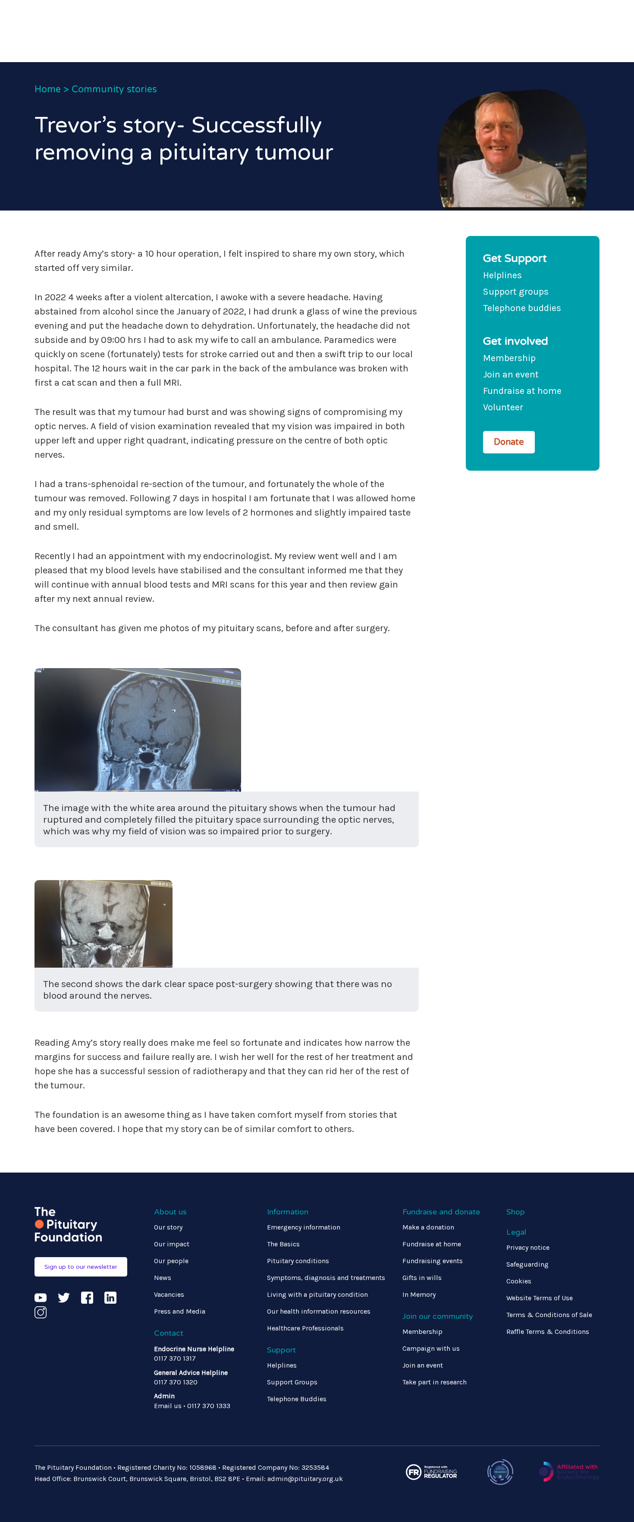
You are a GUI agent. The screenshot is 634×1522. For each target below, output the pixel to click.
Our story (168, 1227)
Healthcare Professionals (305, 1328)
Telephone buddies (522, 307)
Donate (509, 442)
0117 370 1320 (176, 1382)
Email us (168, 1406)
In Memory (419, 1294)
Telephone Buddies (296, 1399)
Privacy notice (527, 1247)
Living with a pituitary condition (317, 1294)
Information (287, 1212)
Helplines (502, 275)
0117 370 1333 (208, 1406)
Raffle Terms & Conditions (547, 1331)
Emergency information (303, 1227)
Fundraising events (432, 1261)
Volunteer (503, 407)
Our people (171, 1261)
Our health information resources (318, 1311)
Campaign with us (431, 1348)
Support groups (516, 291)
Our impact (171, 1244)
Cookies (518, 1281)
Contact (168, 1333)
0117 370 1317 (175, 1358)
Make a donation (428, 1227)
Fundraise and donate (441, 1212)
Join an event (511, 374)
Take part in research (434, 1382)
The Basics (283, 1244)
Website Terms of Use (539, 1298)
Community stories (114, 89)
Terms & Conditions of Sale (549, 1315)
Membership (509, 357)
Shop (515, 1212)
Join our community (437, 1316)
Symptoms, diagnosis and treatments (326, 1278)
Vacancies (169, 1294)
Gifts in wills (422, 1278)
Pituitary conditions (298, 1261)
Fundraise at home (522, 390)
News (162, 1278)
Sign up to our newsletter (80, 1266)
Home (48, 89)
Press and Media (179, 1311)
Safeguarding (527, 1264)
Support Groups (292, 1382)
